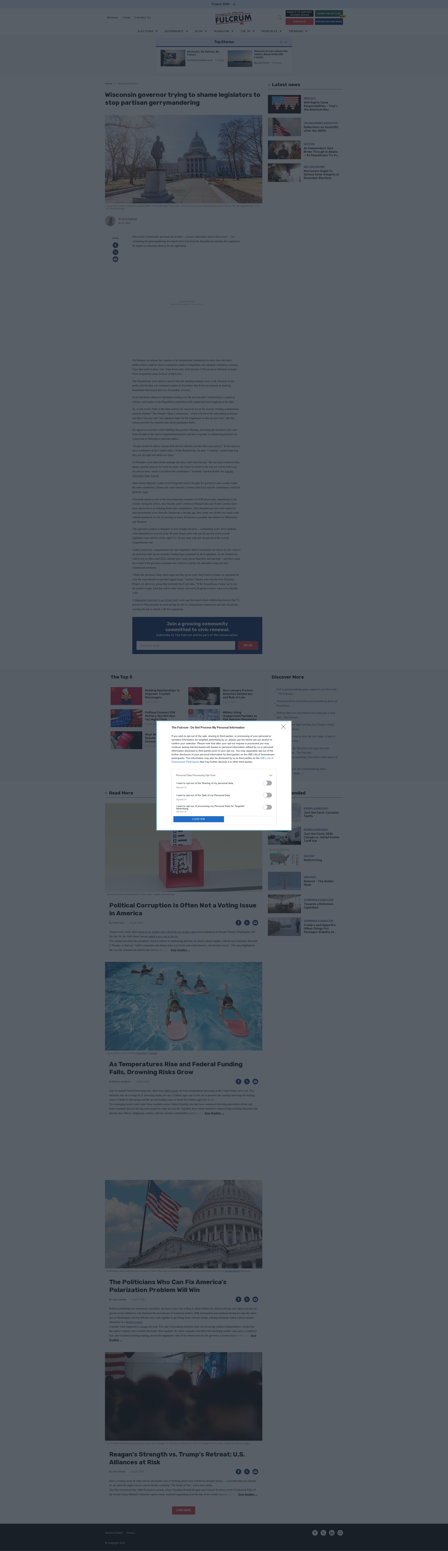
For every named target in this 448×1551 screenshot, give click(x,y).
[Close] (284, 727)
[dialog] (224, 775)
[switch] (267, 783)
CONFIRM (198, 819)
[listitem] (224, 775)
